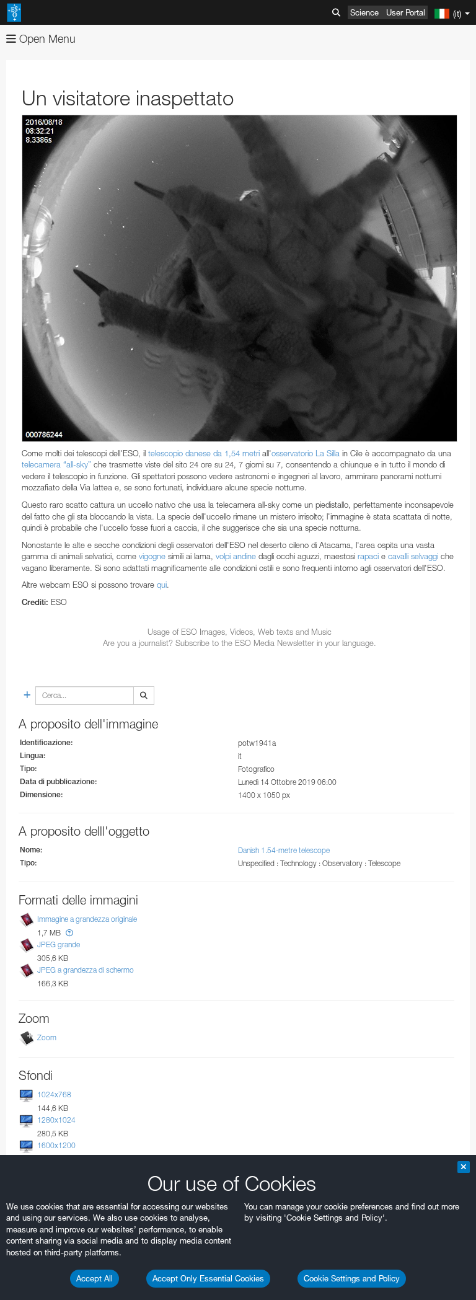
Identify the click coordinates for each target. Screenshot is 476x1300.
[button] (69, 932)
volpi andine (236, 556)
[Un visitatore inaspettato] (239, 278)
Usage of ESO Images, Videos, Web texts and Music (240, 632)
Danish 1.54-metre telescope (284, 850)
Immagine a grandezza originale (87, 919)
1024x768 (54, 1094)
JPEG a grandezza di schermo (85, 970)
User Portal (405, 12)
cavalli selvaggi (413, 556)
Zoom (46, 1037)
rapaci (368, 556)
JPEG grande (58, 944)
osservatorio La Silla (305, 453)
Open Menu (46, 38)
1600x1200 (56, 1145)
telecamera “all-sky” (56, 464)
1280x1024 (56, 1120)
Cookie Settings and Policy (352, 1278)
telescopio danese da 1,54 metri (204, 453)
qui (162, 585)
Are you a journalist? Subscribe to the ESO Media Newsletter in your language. (239, 643)
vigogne (152, 556)
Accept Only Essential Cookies (208, 1278)
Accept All (94, 1278)
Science (364, 12)
